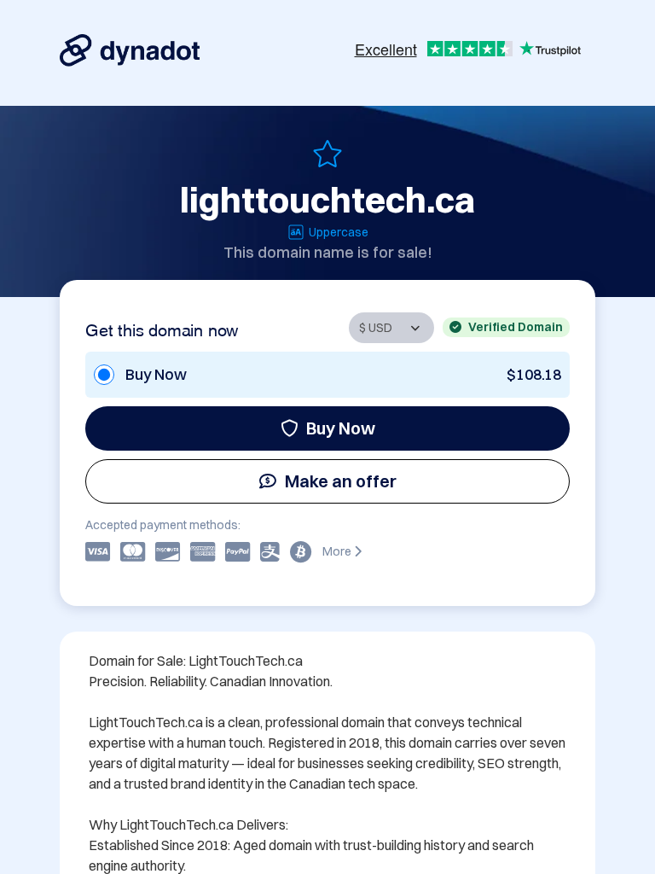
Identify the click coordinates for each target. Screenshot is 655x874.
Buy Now (340, 428)
